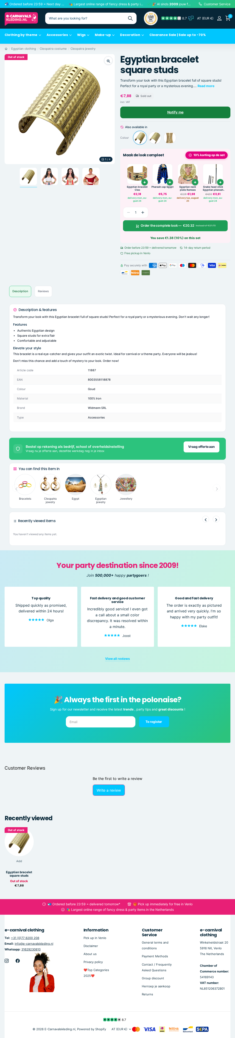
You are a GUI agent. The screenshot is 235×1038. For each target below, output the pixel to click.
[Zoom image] (108, 60)
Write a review (109, 790)
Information (96, 930)
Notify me (175, 112)
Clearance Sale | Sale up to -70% (177, 35)
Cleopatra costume (53, 48)
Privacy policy (93, 962)
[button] (142, 212)
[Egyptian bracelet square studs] (140, 137)
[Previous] (205, 519)
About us (90, 953)
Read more (206, 86)
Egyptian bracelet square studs (19, 873)
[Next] (216, 519)
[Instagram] (7, 960)
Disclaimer (91, 945)
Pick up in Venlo (95, 937)
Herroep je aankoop (156, 986)
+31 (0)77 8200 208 (25, 937)
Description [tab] (20, 291)
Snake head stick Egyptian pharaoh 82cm (213, 188)
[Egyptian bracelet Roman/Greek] (169, 137)
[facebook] (18, 960)
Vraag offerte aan (201, 447)
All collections (23, 37)
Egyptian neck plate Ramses (187, 188)
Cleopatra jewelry (82, 48)
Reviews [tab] (43, 291)
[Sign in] (219, 18)
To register (154, 722)
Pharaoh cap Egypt (162, 186)
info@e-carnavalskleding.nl (34, 943)
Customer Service (152, 932)
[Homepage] (6, 48)
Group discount (153, 978)
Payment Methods (155, 956)
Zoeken (130, 18)
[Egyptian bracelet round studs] (154, 137)
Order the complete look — (178, 225)
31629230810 (31, 949)
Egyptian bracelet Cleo (137, 188)
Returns (147, 994)
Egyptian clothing (23, 48)
